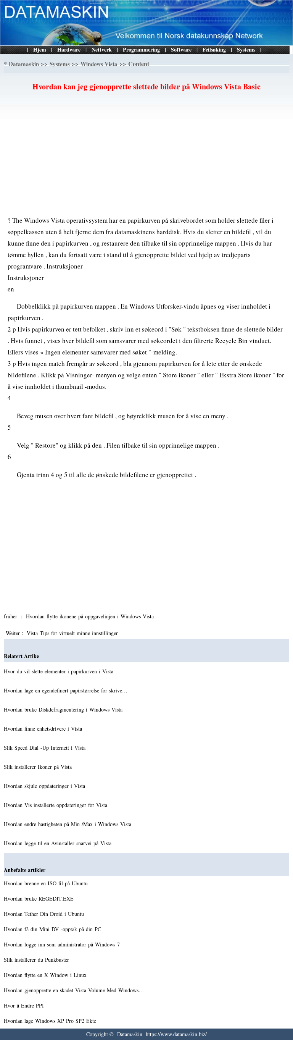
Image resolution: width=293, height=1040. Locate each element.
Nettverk (102, 49)
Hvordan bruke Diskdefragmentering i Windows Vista (64, 709)
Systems (246, 49)
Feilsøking (214, 49)
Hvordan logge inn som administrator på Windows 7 (63, 944)
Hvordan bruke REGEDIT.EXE (40, 898)
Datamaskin (24, 64)
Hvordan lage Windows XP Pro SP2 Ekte (51, 1020)
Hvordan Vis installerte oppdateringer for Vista (56, 805)
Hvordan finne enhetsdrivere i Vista (44, 728)
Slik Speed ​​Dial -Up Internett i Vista (45, 747)
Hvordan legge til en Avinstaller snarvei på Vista (58, 843)
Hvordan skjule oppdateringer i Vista (45, 785)
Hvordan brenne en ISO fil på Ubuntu (47, 883)
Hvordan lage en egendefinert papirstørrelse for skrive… (65, 690)
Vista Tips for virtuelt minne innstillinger (73, 633)
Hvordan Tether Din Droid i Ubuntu (45, 913)
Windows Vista (99, 64)
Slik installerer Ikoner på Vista (39, 766)
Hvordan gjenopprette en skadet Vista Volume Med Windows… (74, 990)
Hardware (68, 49)
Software (181, 49)
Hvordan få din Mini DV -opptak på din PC (53, 929)
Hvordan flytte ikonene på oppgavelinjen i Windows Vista (91, 616)
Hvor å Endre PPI (25, 1005)
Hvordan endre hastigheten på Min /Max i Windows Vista (68, 824)
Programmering (141, 49)
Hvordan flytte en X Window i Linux (46, 975)
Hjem (39, 49)
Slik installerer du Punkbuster (37, 959)
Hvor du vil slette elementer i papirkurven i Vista (59, 671)
